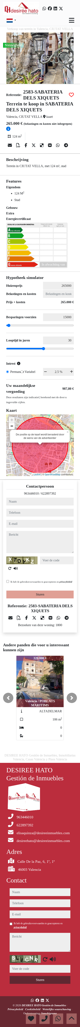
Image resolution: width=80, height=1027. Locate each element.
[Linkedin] (55, 8)
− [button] (11, 426)
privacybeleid (65, 582)
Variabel (30, 372)
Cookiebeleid (33, 1009)
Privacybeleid (16, 1009)
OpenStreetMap (52, 474)
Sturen (40, 594)
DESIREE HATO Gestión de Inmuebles (44, 1005)
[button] (8, 698)
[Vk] (50, 145)
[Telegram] (66, 145)
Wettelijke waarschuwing (57, 1009)
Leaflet (37, 474)
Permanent (17, 372)
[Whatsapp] (44, 8)
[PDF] (18, 145)
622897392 (48, 493)
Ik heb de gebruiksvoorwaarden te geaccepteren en (41, 582)
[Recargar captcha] (10, 568)
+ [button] (11, 419)
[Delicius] (42, 145)
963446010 (31, 493)
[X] (34, 145)
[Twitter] (61, 8)
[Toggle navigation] (71, 20)
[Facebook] (50, 8)
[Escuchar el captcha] (15, 568)
